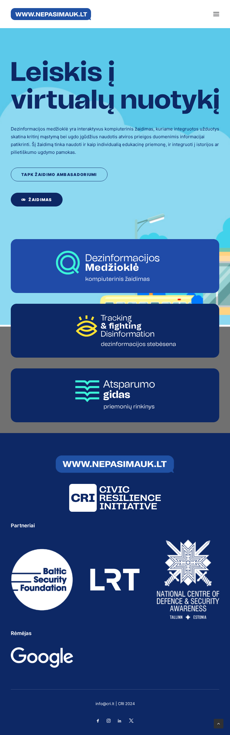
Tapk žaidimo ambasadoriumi (59, 174)
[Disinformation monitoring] (115, 331)
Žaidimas (40, 199)
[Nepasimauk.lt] (51, 14)
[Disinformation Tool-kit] (115, 395)
